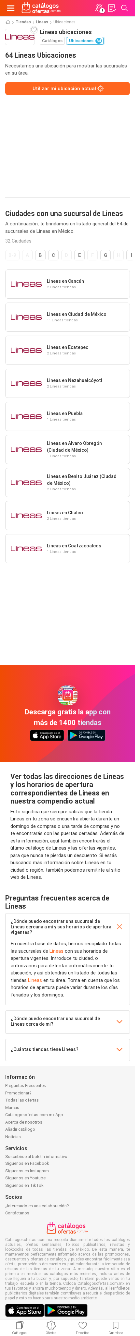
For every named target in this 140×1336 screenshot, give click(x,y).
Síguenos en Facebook (27, 1163)
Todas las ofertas (22, 1100)
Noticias (13, 1136)
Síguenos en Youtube (25, 1177)
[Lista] (111, 8)
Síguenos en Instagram (27, 1170)
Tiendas (23, 22)
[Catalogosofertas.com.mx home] (41, 8)
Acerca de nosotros (23, 1122)
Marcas (12, 1107)
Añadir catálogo (20, 1129)
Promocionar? (18, 1093)
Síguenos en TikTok (24, 1185)
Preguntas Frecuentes (25, 1085)
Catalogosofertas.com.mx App (34, 1114)
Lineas (42, 22)
